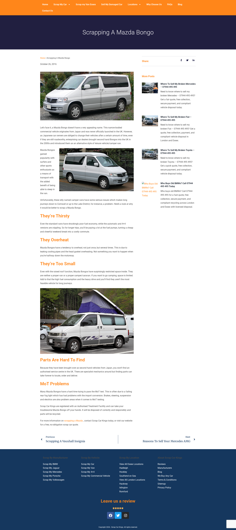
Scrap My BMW (50, 464)
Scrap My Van (88, 468)
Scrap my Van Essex (86, 4)
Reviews (162, 464)
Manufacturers (165, 468)
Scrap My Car (60, 4)
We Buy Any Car (165, 476)
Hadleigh (123, 468)
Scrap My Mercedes (52, 472)
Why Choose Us (154, 4)
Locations (132, 4)
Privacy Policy (164, 487)
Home (45, 4)
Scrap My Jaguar (51, 468)
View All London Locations (132, 480)
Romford (123, 491)
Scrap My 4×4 (88, 472)
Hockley (123, 472)
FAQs (169, 4)
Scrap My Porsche (51, 476)
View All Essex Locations (131, 464)
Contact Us (47, 10)
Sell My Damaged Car (111, 4)
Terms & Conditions (167, 480)
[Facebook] (110, 515)
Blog (180, 4)
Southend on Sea (127, 476)
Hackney (123, 483)
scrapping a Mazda (73, 420)
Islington (123, 487)
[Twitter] (118, 515)
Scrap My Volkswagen (53, 480)
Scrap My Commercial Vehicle (95, 476)
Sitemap (162, 483)
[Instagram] (125, 515)
